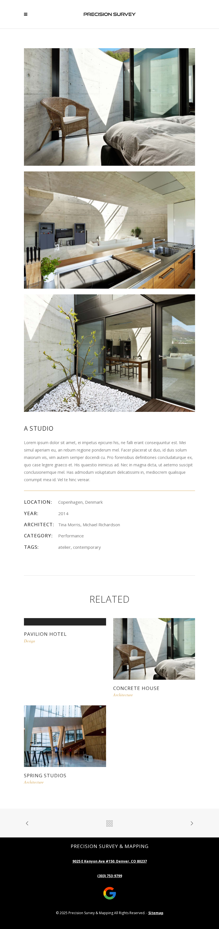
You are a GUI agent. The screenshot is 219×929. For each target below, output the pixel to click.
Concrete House (136, 688)
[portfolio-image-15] (109, 106)
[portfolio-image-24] (109, 352)
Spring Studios (45, 775)
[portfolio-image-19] (109, 229)
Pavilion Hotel (45, 634)
